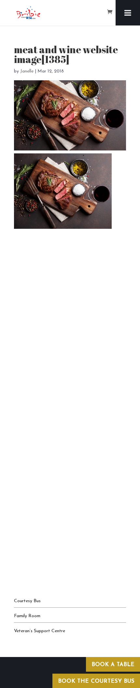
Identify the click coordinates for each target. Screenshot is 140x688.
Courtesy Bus (27, 601)
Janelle (27, 71)
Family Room (27, 616)
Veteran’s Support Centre (39, 631)
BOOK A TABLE (112, 664)
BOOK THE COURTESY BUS (96, 681)
